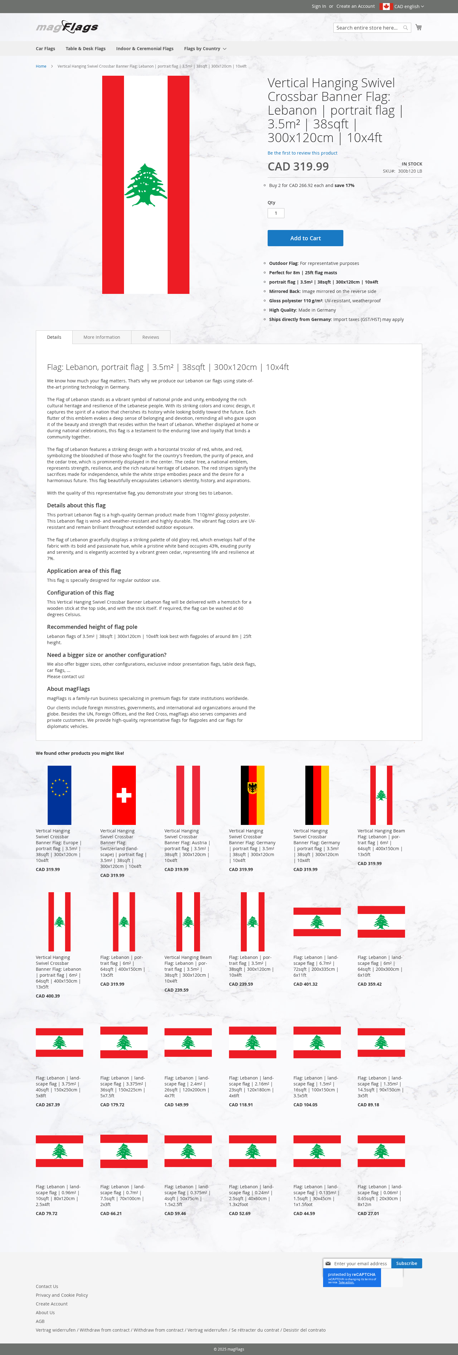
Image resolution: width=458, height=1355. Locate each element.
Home (41, 66)
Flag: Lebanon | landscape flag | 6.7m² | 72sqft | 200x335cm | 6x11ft (316, 966)
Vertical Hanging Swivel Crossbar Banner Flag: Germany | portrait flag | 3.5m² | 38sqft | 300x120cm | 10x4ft (252, 845)
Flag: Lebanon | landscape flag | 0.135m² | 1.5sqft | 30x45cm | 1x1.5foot (316, 1195)
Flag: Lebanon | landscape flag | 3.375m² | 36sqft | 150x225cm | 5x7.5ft (123, 1087)
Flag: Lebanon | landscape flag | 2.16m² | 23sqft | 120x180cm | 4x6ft (251, 1087)
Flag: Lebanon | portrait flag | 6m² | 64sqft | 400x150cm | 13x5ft (123, 966)
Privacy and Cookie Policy (62, 1295)
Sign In (319, 6)
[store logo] (67, 26)
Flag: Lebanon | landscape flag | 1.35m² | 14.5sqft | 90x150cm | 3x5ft (381, 1087)
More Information (101, 337)
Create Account (52, 1304)
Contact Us (47, 1286)
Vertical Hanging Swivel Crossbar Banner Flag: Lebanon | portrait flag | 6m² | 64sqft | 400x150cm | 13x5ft (58, 972)
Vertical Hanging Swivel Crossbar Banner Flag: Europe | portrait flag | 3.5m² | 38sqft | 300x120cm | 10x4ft (59, 845)
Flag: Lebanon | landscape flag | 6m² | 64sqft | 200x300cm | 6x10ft (380, 966)
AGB (40, 1321)
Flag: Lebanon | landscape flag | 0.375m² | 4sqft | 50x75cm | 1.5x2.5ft (188, 1195)
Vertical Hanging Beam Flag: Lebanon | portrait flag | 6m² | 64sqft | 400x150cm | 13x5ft (381, 842)
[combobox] (372, 28)
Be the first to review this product (302, 153)
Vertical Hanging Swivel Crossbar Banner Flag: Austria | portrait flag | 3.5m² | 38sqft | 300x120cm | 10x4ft (188, 845)
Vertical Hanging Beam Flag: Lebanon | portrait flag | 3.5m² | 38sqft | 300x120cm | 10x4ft (188, 969)
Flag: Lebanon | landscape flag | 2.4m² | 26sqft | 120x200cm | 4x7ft (187, 1087)
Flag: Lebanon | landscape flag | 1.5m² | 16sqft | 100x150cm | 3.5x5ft (316, 1087)
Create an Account (355, 6)
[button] (401, 6)
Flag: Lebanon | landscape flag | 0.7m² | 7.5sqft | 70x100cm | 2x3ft (122, 1195)
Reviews (150, 337)
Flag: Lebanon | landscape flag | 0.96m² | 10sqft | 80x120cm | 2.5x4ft (58, 1195)
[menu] (229, 48)
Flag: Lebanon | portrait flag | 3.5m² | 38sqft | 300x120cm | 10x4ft (251, 966)
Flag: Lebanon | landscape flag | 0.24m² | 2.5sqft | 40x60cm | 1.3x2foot (251, 1195)
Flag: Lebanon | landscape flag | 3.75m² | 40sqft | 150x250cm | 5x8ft (58, 1087)
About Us (45, 1312)
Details (54, 337)
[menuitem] (45, 48)
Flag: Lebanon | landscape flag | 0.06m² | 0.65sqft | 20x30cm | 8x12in (380, 1195)
